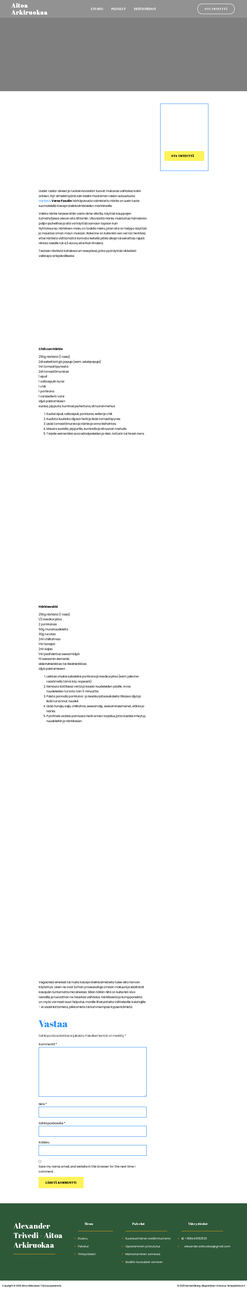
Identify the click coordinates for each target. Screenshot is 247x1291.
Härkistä (44, 201)
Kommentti (48, 1044)
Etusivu (97, 9)
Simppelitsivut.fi (211, 1285)
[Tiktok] (17, 1263)
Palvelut (118, 9)
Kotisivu (44, 1142)
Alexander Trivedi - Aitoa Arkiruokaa (38, 1235)
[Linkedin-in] (26, 1263)
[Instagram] (35, 1263)
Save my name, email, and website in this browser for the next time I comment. (87, 1169)
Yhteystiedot (145, 9)
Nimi (43, 1104)
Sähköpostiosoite (52, 1123)
